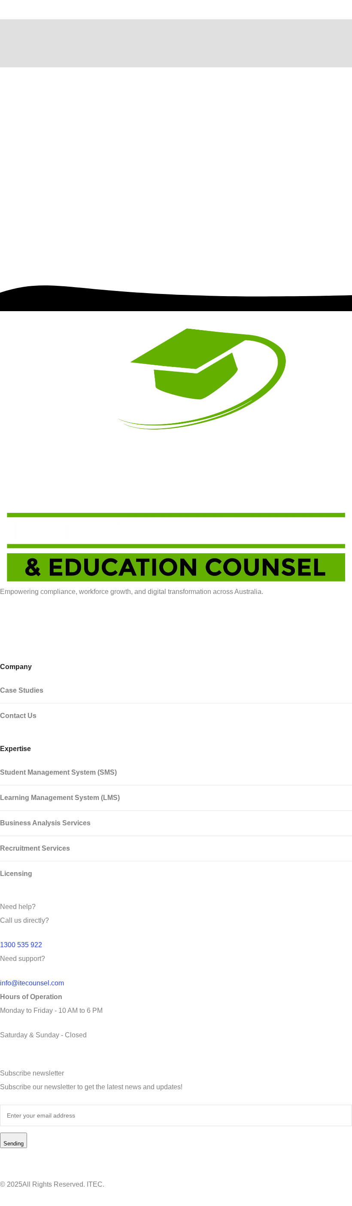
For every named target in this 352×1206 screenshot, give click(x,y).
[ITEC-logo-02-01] (176, 455)
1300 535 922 (21, 944)
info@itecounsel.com (32, 983)
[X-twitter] (74, 620)
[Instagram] (97, 620)
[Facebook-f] (28, 620)
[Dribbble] (51, 620)
